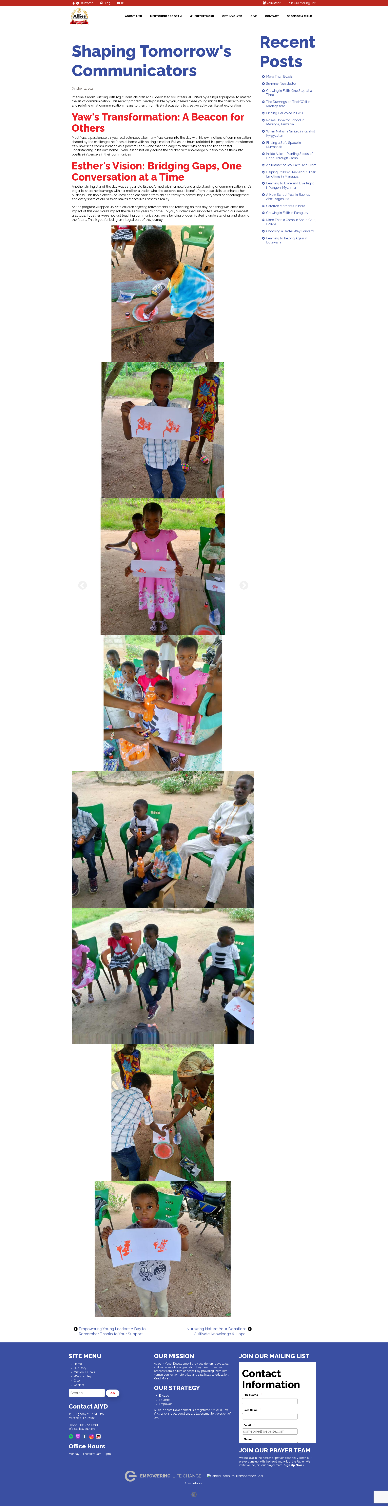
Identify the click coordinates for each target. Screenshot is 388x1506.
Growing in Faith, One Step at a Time (289, 93)
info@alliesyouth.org (82, 1428)
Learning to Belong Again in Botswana (286, 240)
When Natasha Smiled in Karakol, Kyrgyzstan (290, 133)
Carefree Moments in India (285, 206)
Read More (161, 1378)
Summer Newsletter (281, 84)
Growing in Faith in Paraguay (287, 213)
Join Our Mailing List (301, 3)
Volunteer (273, 3)
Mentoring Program (166, 16)
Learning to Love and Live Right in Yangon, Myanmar (290, 185)
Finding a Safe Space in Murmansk (283, 145)
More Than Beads (279, 76)
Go (112, 1393)
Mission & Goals (84, 1372)
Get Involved (232, 16)
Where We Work (202, 16)
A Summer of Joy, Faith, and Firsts (291, 165)
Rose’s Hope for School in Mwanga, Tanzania (285, 122)
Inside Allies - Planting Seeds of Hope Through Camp (289, 156)
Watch (88, 3)
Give (253, 16)
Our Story (80, 1368)
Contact (272, 16)
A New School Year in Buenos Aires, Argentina (288, 197)
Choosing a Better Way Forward (290, 231)
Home (78, 1363)
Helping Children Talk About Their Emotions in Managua (291, 174)
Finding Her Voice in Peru (284, 113)
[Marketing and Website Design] (194, 1494)
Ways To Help (83, 1376)
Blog (107, 3)
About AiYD (133, 16)
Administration (194, 1483)
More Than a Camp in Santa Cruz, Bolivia (291, 222)
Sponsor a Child (299, 16)
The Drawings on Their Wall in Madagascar (288, 104)
